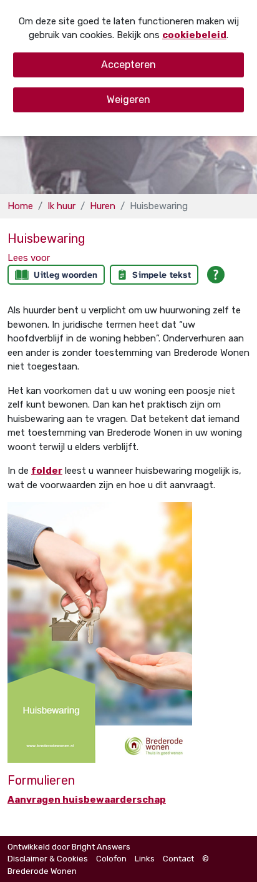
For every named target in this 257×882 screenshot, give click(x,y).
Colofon (111, 858)
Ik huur (61, 206)
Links (145, 858)
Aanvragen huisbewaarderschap (86, 799)
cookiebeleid (194, 35)
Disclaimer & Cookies (47, 858)
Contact (178, 858)
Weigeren (128, 99)
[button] (28, 257)
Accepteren (128, 65)
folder (46, 470)
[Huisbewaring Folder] (99, 631)
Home (20, 206)
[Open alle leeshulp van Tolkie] (216, 274)
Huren (102, 206)
